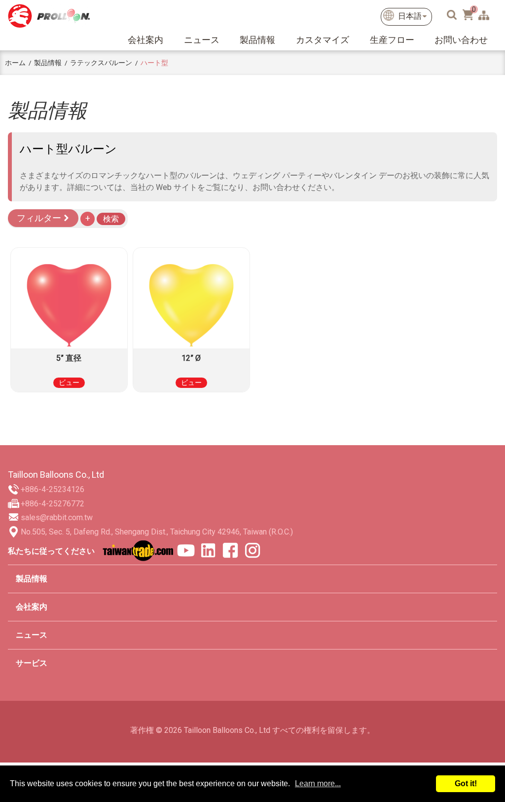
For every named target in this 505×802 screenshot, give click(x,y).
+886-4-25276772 (52, 503)
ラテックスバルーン (101, 63)
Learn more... (318, 783)
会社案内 (145, 40)
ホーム (15, 63)
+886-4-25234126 (52, 489)
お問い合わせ (461, 40)
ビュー (69, 382)
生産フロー (392, 40)
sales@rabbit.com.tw (57, 517)
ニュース (201, 40)
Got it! (466, 783)
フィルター (40, 218)
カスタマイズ (322, 40)
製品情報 (257, 40)
